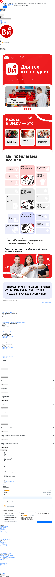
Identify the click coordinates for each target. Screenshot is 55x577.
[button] (1, 20)
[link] (2, 17)
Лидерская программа (46, 57)
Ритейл (22, 57)
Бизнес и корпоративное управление (32, 57)
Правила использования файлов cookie (21, 5)
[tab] (2, 48)
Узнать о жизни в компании (46, 302)
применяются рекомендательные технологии (21, 569)
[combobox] (2, 575)
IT (11, 57)
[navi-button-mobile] (1, 24)
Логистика (16, 57)
